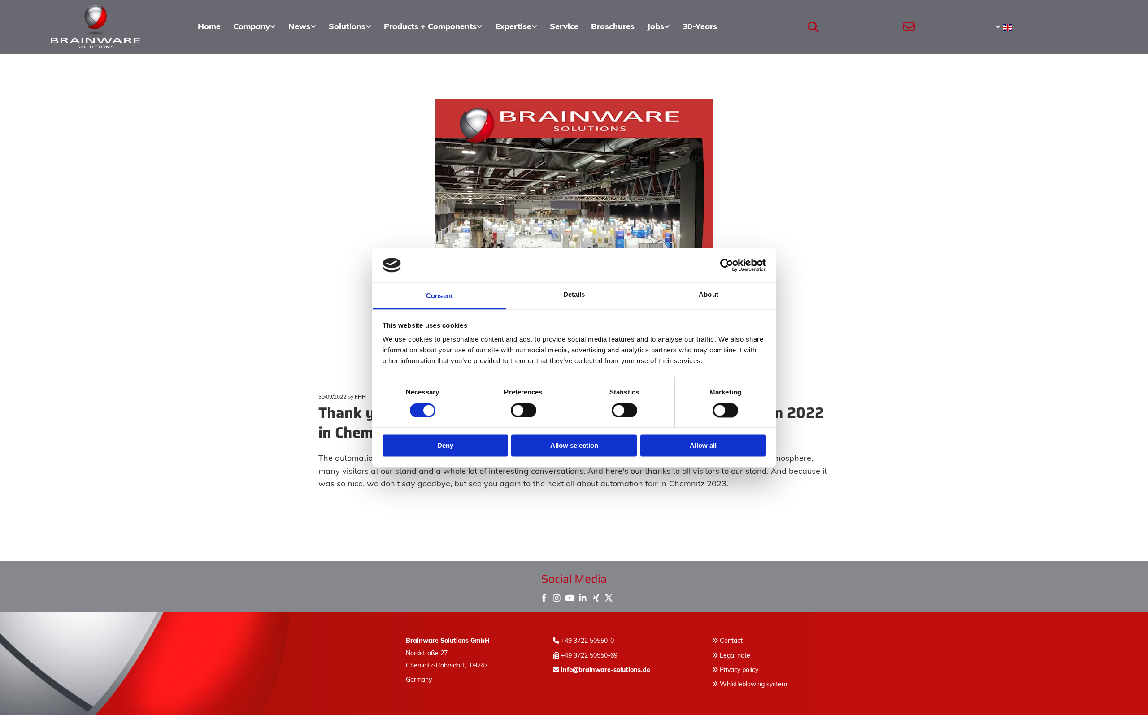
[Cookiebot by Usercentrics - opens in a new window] (726, 265)
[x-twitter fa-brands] (608, 596)
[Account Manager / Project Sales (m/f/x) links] (667, 27)
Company (251, 26)
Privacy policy (735, 670)
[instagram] (556, 596)
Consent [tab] (439, 296)
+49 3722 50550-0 (587, 641)
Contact (731, 641)
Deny (445, 446)
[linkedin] (582, 596)
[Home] (95, 26)
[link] (254, 27)
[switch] (523, 410)
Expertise (513, 26)
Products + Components (430, 26)
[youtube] (569, 596)
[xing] (595, 596)
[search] (813, 27)
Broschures (613, 26)
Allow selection (574, 446)
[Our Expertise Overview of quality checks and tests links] (535, 27)
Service (564, 26)
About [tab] (708, 295)
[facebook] (543, 596)
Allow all (703, 446)
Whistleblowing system (753, 684)
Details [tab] (574, 295)
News (299, 26)
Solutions (347, 26)
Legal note (735, 655)
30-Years (700, 26)
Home (209, 26)
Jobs (655, 26)
